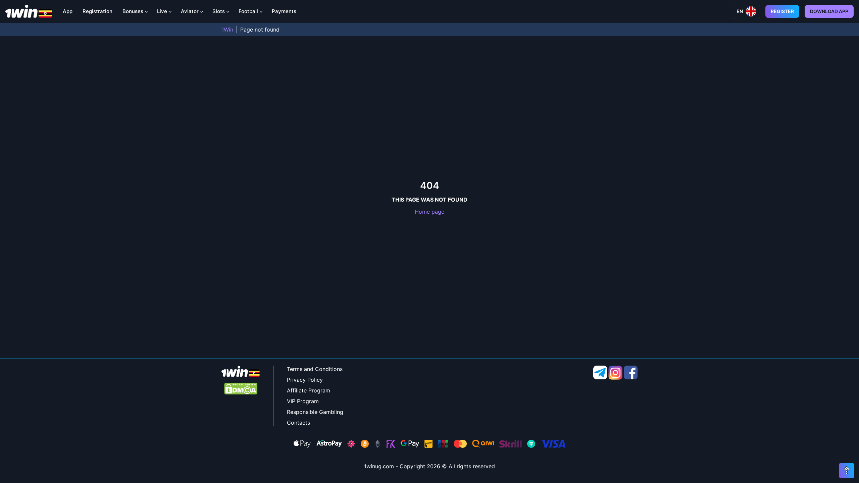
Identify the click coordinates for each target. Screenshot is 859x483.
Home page (429, 211)
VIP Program (303, 401)
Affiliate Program (308, 390)
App (67, 11)
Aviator (190, 11)
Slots (218, 11)
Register (782, 11)
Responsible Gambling (315, 412)
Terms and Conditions (315, 369)
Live (162, 11)
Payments (284, 11)
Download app (829, 11)
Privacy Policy (305, 379)
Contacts (298, 422)
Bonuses (132, 11)
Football (248, 11)
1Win (227, 29)
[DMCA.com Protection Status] (240, 389)
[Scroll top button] (846, 470)
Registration (97, 11)
